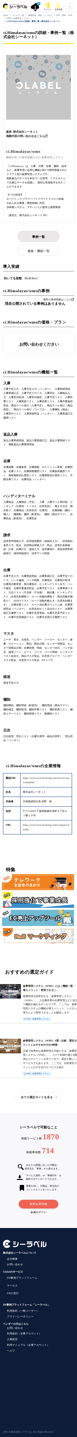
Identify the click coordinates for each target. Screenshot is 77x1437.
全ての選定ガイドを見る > (39, 1097)
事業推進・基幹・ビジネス (40, 15)
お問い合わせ (15, 1264)
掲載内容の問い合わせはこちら (25, 136)
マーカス (12, 1285)
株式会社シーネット (25, 131)
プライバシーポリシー (20, 1316)
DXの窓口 (13, 1293)
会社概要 (12, 1258)
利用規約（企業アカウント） (24, 1333)
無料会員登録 (38, 1204)
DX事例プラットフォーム (22, 1277)
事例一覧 (38, 236)
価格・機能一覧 (38, 251)
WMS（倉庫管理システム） (19, 18)
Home (5, 15)
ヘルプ (11, 1350)
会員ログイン (38, 1212)
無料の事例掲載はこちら (57, 299)
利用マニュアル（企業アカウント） (28, 1344)
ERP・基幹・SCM (64, 15)
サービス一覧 (18, 15)
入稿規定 (12, 1339)
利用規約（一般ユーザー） (23, 1310)
